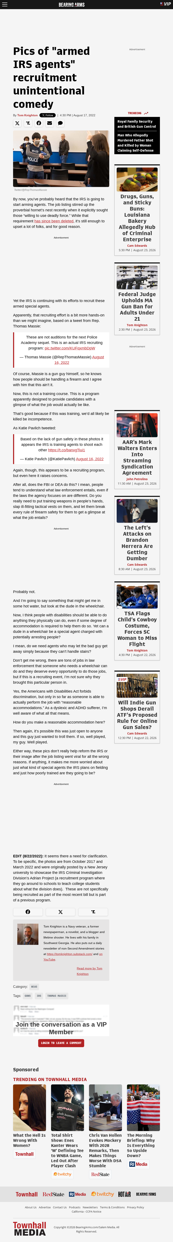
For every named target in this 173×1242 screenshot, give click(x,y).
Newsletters (90, 1207)
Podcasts (74, 1207)
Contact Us (60, 1207)
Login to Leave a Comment (61, 1043)
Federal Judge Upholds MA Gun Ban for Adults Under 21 (137, 306)
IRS (39, 996)
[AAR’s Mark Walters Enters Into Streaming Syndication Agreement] (137, 425)
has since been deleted (53, 221)
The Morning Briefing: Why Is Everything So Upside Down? (141, 1145)
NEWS (34, 986)
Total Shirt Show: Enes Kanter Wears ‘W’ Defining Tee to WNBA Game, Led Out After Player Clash (67, 1150)
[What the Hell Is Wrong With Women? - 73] (29, 1107)
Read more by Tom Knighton (89, 971)
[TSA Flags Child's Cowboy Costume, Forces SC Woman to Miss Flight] (137, 596)
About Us (30, 1207)
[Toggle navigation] (4, 4)
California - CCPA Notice (86, 1211)
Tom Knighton (27, 115)
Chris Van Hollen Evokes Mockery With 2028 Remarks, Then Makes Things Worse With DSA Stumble (105, 1150)
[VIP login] (165, 4)
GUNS (28, 996)
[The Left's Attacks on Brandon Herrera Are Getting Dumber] (137, 510)
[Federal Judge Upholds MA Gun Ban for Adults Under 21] (137, 277)
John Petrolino (137, 479)
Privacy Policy (135, 1207)
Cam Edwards (137, 246)
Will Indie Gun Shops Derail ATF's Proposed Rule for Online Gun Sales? (137, 715)
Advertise (45, 1207)
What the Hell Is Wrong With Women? (29, 1140)
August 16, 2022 (90, 459)
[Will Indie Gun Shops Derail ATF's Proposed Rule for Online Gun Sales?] (137, 685)
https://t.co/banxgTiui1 (66, 450)
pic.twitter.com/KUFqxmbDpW (70, 348)
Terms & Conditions (112, 1207)
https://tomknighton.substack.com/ (69, 954)
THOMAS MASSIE (56, 996)
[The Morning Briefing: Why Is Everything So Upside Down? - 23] (143, 1107)
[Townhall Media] (29, 1228)
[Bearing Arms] (71, 4)
